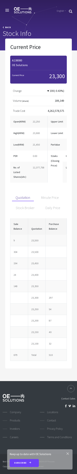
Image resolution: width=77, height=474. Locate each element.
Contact (51, 420)
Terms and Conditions (59, 437)
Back (7, 27)
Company (15, 412)
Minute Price (50, 197)
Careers (14, 437)
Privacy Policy (55, 428)
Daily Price (52, 208)
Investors (15, 428)
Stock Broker (25, 208)
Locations (52, 412)
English (60, 10)
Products (15, 420)
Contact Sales (68, 398)
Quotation (23, 197)
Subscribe (20, 463)
